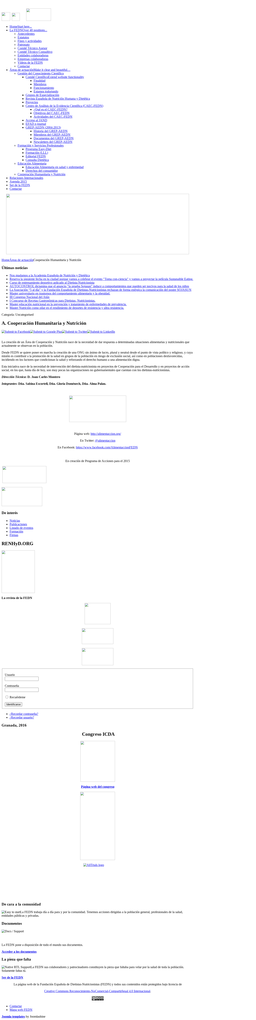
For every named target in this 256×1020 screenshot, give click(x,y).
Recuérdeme (17, 697)
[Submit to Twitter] (74, 331)
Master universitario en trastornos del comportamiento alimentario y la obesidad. (60, 293)
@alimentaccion (105, 440)
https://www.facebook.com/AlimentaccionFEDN (107, 447)
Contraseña (12, 685)
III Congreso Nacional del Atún (29, 297)
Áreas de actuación (21, 260)
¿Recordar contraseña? (24, 714)
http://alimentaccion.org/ (106, 433)
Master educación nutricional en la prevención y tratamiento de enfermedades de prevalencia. (68, 304)
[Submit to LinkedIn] (101, 331)
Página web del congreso (97, 786)
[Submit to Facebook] (16, 331)
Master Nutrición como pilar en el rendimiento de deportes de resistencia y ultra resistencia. (67, 308)
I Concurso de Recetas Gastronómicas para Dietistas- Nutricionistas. (52, 300)
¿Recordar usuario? (22, 717)
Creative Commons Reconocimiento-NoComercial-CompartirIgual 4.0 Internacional (97, 991)
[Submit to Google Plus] (46, 331)
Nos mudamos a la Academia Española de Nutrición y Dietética (50, 275)
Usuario (10, 674)
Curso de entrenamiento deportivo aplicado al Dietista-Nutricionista (52, 282)
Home (5, 260)
